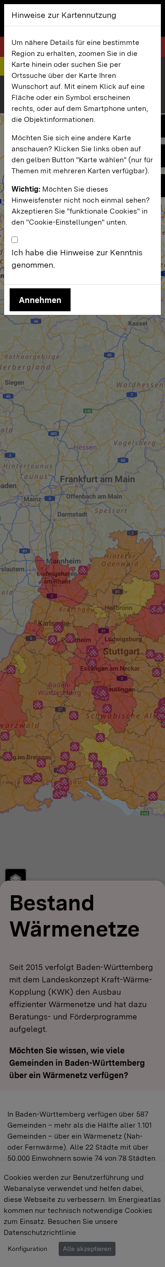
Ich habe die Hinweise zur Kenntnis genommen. (77, 259)
